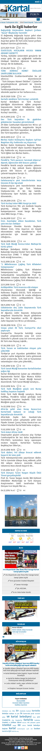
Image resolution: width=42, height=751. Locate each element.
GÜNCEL (24, 725)
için (9, 731)
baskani (28, 711)
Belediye (5, 713)
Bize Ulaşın (30, 741)
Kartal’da (28, 719)
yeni (38, 717)
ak (9, 722)
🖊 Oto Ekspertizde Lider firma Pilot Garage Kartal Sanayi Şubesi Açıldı (21, 576)
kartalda (36, 710)
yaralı (32, 714)
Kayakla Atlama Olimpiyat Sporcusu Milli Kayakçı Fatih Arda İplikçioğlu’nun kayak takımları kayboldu (21, 665)
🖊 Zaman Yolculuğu (21, 585)
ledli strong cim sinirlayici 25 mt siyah (30, 743)
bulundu (24, 722)
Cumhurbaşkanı (21, 729)
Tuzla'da (13, 731)
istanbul (6, 725)
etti (28, 722)
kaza (34, 717)
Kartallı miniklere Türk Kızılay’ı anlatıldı (19, 99)
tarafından (37, 720)
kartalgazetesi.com (10, 739)
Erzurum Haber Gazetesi (21, 703)
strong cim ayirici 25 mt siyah (9, 743)
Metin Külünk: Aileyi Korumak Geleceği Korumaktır (22, 631)
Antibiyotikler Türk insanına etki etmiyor (19, 287)
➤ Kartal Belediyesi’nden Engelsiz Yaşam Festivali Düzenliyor (20, 674)
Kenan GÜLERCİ (17, 627)
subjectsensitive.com (20, 744)
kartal (12, 728)
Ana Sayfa (12, 741)
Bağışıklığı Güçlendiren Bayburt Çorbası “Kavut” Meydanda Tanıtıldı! (21, 31)
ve (8, 716)
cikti (31, 729)
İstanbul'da (6, 720)
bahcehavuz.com (32, 744)
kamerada (26, 714)
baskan (37, 728)
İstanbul (5, 722)
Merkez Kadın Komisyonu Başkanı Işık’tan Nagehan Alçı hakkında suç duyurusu (21, 141)
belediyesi (5, 711)
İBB (19, 725)
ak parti (17, 713)
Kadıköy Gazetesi (21, 705)
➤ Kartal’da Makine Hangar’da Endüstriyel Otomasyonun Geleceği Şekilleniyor (21, 679)
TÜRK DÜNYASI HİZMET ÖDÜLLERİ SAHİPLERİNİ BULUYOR (21, 72)
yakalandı (32, 722)
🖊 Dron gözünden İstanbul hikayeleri (21, 581)
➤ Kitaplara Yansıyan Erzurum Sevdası (21, 688)
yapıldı (38, 722)
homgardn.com (9, 744)
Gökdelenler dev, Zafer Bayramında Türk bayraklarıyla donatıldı (21, 309)
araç (17, 731)
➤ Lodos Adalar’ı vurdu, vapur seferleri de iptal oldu (21, 684)
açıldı (27, 729)
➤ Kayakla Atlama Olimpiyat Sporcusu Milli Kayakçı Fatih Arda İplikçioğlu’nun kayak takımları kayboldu (21, 669)
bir (17, 710)
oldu (10, 711)
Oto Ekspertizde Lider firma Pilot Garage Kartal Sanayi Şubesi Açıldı (21, 571)
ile (21, 713)
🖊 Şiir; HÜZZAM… (21, 588)
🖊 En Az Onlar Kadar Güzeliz (21, 592)
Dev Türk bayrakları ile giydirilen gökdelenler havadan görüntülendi (21, 120)
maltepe (11, 714)
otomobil (37, 713)
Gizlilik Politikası (21, 741)
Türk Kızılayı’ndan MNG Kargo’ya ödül (18, 203)
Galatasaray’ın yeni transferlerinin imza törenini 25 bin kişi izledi (21, 181)
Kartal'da (5, 731)
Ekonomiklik (21, 701)
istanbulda (22, 711)
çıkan (3, 717)
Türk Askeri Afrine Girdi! (12, 432)
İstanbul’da (18, 720)
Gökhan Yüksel (16, 722)
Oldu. (13, 711)
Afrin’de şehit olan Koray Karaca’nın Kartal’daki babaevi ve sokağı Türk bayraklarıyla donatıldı (21, 412)
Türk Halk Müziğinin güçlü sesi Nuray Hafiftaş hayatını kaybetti (21, 390)
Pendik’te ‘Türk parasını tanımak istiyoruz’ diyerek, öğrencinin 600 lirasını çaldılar (21, 161)
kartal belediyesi (21, 716)
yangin (14, 725)
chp (13, 720)
